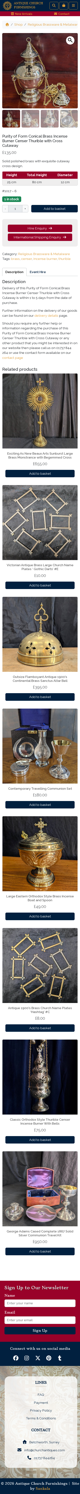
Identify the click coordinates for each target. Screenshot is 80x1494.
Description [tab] (14, 272)
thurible (64, 259)
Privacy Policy (41, 1410)
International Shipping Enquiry (37, 237)
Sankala (43, 1489)
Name (11, 1296)
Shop (18, 24)
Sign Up (40, 1331)
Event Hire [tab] (38, 272)
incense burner (45, 259)
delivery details (46, 315)
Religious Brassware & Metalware (54, 24)
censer (26, 259)
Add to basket (54, 209)
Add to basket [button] (40, 473)
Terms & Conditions (41, 1418)
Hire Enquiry (37, 228)
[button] (70, 40)
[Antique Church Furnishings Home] (7, 5)
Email (11, 1312)
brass (15, 259)
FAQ (41, 1395)
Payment (41, 1403)
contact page (12, 358)
